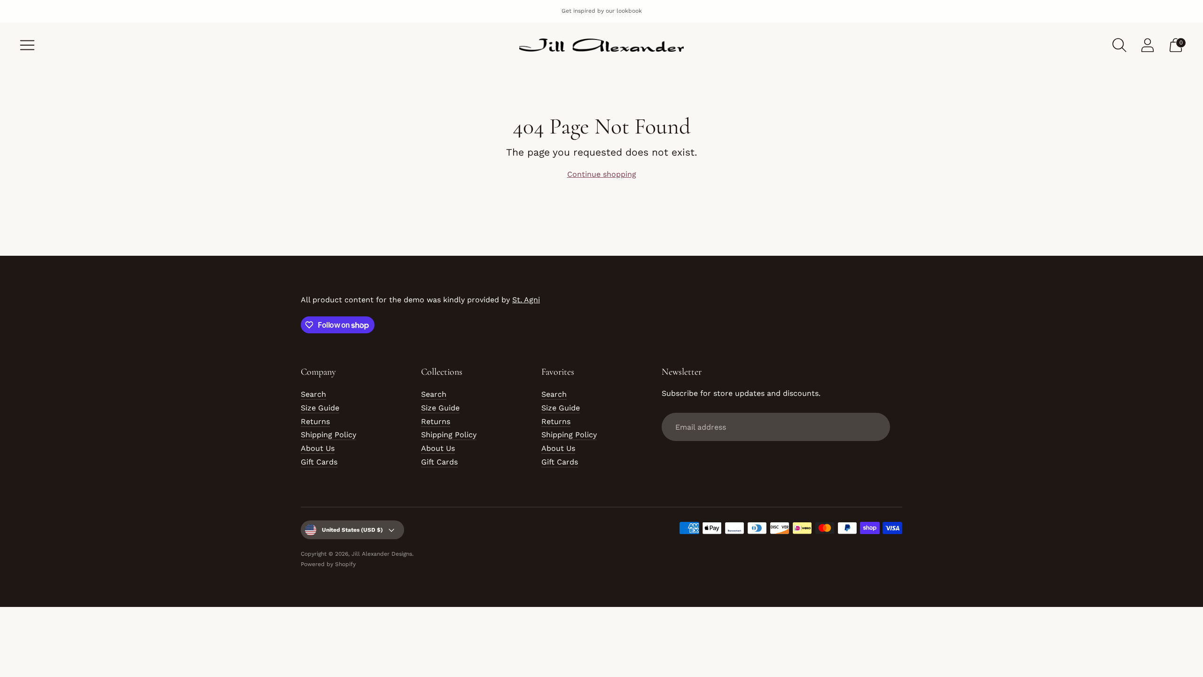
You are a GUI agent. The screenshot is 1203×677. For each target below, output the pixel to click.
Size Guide (320, 407)
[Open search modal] (1119, 45)
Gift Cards (319, 461)
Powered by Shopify (328, 564)
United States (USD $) (352, 530)
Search (313, 394)
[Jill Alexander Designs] (601, 45)
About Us (318, 448)
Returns (315, 421)
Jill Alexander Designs (382, 554)
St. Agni (526, 299)
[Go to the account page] (1147, 45)
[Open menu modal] (27, 45)
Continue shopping (601, 174)
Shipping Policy (328, 434)
